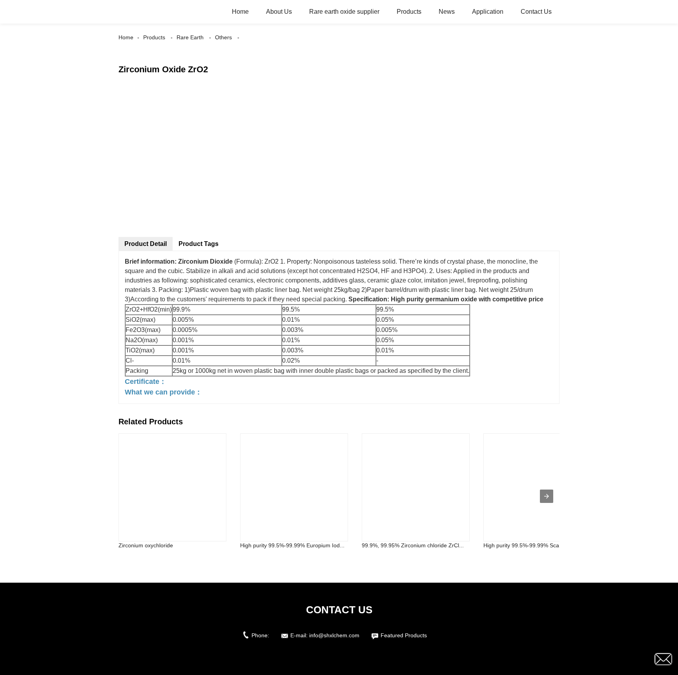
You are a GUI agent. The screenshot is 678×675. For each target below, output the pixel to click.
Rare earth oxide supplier (344, 11)
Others (223, 37)
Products (409, 11)
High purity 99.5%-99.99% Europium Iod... (292, 545)
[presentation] (546, 496)
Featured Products (404, 635)
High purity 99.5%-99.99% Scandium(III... (534, 545)
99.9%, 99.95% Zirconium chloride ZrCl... (413, 545)
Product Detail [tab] (145, 243)
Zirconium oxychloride (145, 545)
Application (487, 11)
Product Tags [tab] (199, 243)
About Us (279, 11)
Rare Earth (190, 37)
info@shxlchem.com (334, 635)
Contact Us (536, 11)
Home (240, 11)
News (447, 11)
